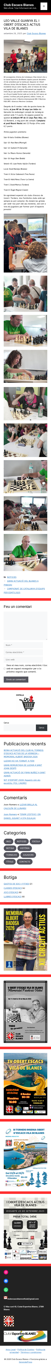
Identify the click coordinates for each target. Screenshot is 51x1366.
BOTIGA (10, 848)
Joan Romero (10, 814)
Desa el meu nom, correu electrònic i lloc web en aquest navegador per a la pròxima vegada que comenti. (26, 668)
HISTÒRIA (24, 848)
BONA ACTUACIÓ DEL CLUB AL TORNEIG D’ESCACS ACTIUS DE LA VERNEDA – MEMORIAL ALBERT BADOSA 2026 (23, 753)
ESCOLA (36, 841)
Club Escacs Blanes (19, 5)
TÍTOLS (9, 861)
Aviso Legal (11, 1349)
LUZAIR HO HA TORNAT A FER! (19, 761)
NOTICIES (11, 577)
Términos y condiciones (31, 1352)
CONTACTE (24, 861)
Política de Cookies (25, 1349)
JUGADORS (28, 855)
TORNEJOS (11, 855)
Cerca (6, 722)
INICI (8, 841)
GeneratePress (25, 1362)
